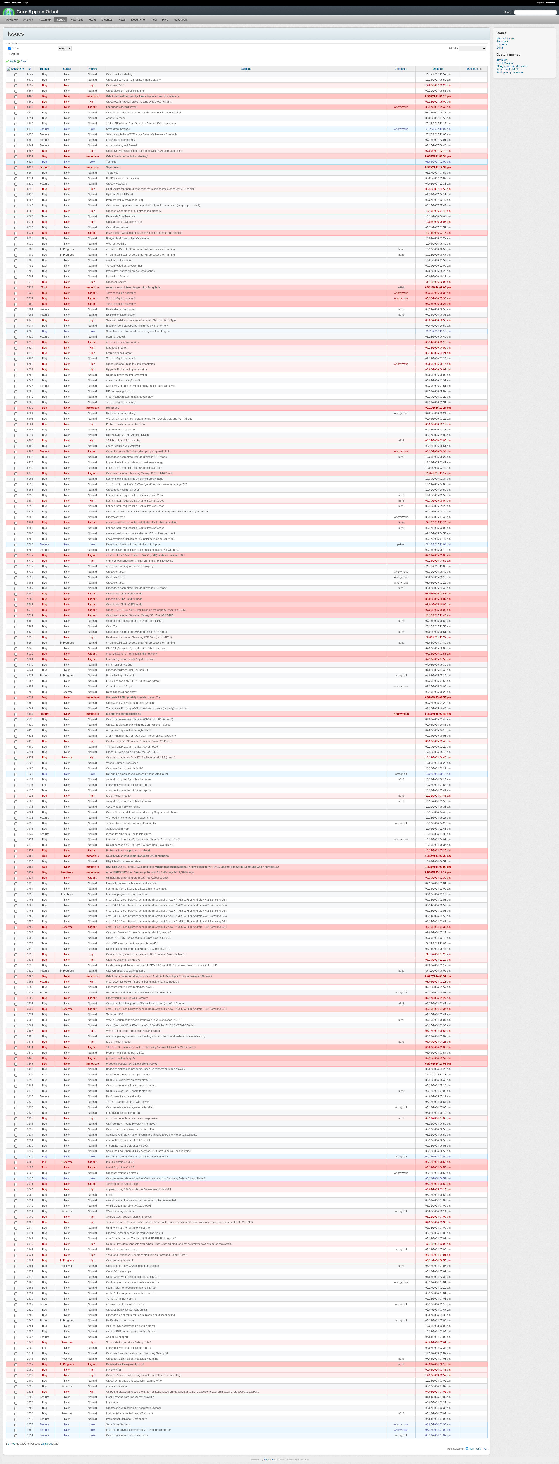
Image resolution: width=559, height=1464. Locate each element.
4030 (30, 823)
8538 (30, 79)
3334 (30, 1101)
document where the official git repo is (128, 784)
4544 (30, 713)
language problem (117, 347)
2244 (30, 1342)
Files (165, 19)
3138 (30, 1173)
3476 (30, 1041)
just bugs (502, 60)
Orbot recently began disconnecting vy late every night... (139, 101)
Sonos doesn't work (117, 828)
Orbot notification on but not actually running (132, 1358)
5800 (30, 533)
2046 (30, 1358)
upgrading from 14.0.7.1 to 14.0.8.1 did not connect (136, 888)
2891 (30, 1260)
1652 (30, 1429)
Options (15, 53)
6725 (30, 385)
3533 (30, 1003)
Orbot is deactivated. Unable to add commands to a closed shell (143, 112)
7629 (30, 287)
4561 (30, 708)
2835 (30, 1298)
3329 (30, 1112)
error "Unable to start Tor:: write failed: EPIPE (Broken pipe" (141, 1238)
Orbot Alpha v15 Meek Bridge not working (130, 702)
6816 (30, 336)
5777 (30, 566)
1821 (30, 1391)
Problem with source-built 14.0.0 (125, 1052)
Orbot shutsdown (116, 282)
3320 (30, 1118)
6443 (30, 456)
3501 (30, 1025)
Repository (181, 19)
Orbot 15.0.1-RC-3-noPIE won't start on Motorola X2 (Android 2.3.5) (146, 610)
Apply (13, 61)
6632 (30, 407)
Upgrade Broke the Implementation (127, 374)
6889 (30, 331)
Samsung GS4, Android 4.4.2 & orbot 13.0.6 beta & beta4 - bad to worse (148, 1151)
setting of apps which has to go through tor (131, 823)
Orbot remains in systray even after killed (130, 1107)
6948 (30, 320)
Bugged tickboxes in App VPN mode (127, 238)
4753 (30, 692)
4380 (30, 746)
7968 (30, 260)
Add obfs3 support (117, 1337)
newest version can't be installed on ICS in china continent (140, 533)
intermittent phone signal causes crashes (130, 271)
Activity (28, 19)
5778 (30, 560)
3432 (30, 1069)
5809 (30, 517)
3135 (30, 1178)
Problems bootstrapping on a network (128, 850)
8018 (30, 243)
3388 (30, 1085)
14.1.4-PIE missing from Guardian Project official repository (141, 123)
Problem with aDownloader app (125, 200)
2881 (30, 1265)
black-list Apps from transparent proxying (130, 1397)
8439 (30, 107)
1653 (30, 1424)
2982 (30, 1222)
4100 (30, 801)
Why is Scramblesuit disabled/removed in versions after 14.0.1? (143, 1019)
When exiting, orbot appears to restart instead (133, 1030)
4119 (30, 779)
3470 (30, 1052)
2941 (30, 1249)
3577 (30, 992)
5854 (30, 500)
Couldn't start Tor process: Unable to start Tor (132, 1282)
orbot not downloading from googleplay (129, 396)
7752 (30, 265)
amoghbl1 (401, 675)
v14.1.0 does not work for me (123, 806)
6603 (30, 418)
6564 (30, 424)
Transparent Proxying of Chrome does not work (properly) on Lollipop (147, 708)
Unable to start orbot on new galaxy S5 (129, 1080)
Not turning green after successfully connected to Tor (137, 774)
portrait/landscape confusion (123, 1112)
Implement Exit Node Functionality (126, 1418)
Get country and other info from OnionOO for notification (139, 992)
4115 (30, 790)
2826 (30, 1309)
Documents (138, 19)
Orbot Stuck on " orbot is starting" (125, 90)
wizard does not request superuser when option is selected (141, 1200)
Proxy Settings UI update (120, 675)
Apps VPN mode (116, 118)
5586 (30, 593)
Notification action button (120, 309)
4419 (30, 741)
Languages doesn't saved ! (122, 107)
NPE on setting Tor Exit (119, 391)
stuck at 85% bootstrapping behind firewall (131, 1326)
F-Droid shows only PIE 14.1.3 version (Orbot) (133, 681)
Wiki (154, 19)
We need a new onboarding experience (129, 817)
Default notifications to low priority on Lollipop (133, 544)
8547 (30, 74)
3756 (30, 927)
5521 (30, 615)
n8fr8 (401, 287)
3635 (30, 959)
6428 (30, 462)
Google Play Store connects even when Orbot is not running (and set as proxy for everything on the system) (169, 1244)
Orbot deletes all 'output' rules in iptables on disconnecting (140, 1315)
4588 (30, 702)
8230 (30, 183)
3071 (30, 1183)
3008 (30, 1216)
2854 (30, 1293)
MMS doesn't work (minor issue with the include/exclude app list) (144, 232)
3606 (30, 976)
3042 (30, 1205)
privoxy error (113, 1369)
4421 (30, 735)
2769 (30, 1320)
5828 (30, 511)
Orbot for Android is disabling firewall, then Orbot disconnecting (143, 1375)
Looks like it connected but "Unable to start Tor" (134, 467)
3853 (30, 866)
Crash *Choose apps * (119, 1271)
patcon (401, 544)
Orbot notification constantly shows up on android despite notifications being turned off (157, 511)
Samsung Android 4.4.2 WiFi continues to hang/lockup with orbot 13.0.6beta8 (151, 1134)
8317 (30, 161)
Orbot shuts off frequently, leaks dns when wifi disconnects (142, 96)
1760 (30, 1408)
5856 (30, 489)
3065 (30, 1189)
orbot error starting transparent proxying (129, 566)
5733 (30, 571)
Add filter (453, 48)
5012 (30, 653)
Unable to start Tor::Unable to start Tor (128, 1227)
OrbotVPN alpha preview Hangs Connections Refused (138, 724)
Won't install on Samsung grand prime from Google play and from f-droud (149, 418)
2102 (30, 1347)
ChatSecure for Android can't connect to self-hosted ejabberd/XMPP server (150, 189)
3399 (30, 1080)
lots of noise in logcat (118, 795)
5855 (30, 495)
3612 (30, 970)
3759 (30, 921)
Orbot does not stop (117, 227)
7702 (30, 271)
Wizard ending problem (120, 1211)
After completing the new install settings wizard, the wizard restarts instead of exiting (155, 1036)
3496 (30, 1030)
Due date (472, 68)
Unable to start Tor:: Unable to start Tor (128, 1091)
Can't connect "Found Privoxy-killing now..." (131, 1123)
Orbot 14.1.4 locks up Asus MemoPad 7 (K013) (133, 752)
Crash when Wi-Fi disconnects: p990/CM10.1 (133, 1276)
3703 (30, 932)
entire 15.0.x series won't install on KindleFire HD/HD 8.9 (139, 560)
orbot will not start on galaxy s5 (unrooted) (132, 1063)
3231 (30, 1140)
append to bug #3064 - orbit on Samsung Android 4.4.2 (138, 1189)
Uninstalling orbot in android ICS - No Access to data (137, 877)
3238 (30, 1129)
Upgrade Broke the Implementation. (127, 369)
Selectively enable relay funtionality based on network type (141, 385)
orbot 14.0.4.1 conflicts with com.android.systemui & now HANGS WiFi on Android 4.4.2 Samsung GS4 (166, 899)
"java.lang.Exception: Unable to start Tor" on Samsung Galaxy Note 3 (146, 1255)
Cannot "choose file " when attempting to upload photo (138, 451)
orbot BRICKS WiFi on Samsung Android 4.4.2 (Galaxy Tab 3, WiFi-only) (150, 872)
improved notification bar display (125, 1304)
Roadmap (45, 19)
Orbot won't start (115, 517)
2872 (30, 1276)
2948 (30, 1238)
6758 (30, 374)
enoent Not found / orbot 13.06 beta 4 (128, 1140)
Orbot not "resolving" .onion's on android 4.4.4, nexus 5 (138, 932)
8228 (30, 189)
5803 (30, 522)
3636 (30, 954)
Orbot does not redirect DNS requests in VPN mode (136, 456)
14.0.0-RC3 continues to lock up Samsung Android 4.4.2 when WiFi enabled (151, 1047)
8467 (30, 90)
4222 (30, 763)
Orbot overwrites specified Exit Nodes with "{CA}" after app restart (144, 150)
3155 (30, 1167)
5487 (30, 626)
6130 (30, 484)
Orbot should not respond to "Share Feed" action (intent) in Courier (145, 1003)
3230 (30, 1145)
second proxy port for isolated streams (128, 779)
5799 (30, 538)
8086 (30, 216)
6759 (30, 369)
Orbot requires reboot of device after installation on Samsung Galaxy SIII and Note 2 (155, 1178)
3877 (30, 839)
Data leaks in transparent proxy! (125, 1364)
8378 (30, 134)
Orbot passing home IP (119, 1260)
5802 (30, 528)
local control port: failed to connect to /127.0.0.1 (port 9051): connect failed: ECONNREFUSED (161, 965)
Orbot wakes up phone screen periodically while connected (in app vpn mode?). (153, 205)
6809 (30, 358)
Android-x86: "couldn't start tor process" (129, 1216)
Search (508, 12)
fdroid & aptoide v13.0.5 (120, 1162)
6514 (30, 435)
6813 (30, 353)
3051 (30, 1200)
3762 (30, 905)
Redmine (268, 1459)
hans (401, 249)
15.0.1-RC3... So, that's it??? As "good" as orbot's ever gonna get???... (147, 484)
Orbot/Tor (111, 626)
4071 (30, 806)
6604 (30, 413)
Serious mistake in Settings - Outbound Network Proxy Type (141, 320)
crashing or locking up (119, 260)
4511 (30, 719)
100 (51, 1443)
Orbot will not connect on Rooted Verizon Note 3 (134, 1233)
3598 (30, 981)
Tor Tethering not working (121, 1298)
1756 (30, 1413)
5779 (30, 555)
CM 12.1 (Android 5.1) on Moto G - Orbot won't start (136, 648)
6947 (30, 325)
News (122, 19)
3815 (30, 883)
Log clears (112, 1402)
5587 (30, 588)
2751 (30, 1326)
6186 (30, 478)
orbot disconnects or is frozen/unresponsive (132, 1118)
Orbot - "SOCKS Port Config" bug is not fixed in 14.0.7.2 (138, 937)
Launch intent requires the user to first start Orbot (135, 495)
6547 (30, 429)
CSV (478, 1448)
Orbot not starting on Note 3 (122, 1173)
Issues (61, 19)
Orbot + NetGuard (116, 183)
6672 (30, 396)
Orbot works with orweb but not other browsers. (134, 1408)
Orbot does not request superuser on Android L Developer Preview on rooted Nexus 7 (159, 976)
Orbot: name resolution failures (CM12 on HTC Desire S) (139, 719)
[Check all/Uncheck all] (15, 68)
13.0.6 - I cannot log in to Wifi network (128, 1101)
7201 (30, 309)
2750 (30, 1331)
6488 (30, 451)
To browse (112, 172)
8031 (30, 232)
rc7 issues (112, 407)
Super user (113, 167)
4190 (30, 768)
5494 (30, 620)
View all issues (505, 38)
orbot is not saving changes (122, 342)
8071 (30, 221)
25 (42, 1443)
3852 (30, 872)
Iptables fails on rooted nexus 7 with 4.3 (129, 1413)
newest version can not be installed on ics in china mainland (141, 522)
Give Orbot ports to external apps (125, 970)
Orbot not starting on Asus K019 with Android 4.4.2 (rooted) (140, 757)
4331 (30, 752)
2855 (30, 1287)
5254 (30, 642)
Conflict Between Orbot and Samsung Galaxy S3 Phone (139, 741)
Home (7, 3)
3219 (30, 1156)
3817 (30, 877)
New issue (77, 19)
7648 (30, 282)
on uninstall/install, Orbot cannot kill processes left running (140, 249)
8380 (30, 123)
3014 (30, 1211)
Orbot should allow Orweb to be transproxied (132, 1265)
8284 (30, 172)
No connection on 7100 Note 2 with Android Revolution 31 (140, 845)
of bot (109, 1194)
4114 (30, 795)
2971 (30, 1233)
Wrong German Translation (122, 763)
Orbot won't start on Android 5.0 (124, 768)
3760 (30, 916)
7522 (30, 298)
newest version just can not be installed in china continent (140, 538)
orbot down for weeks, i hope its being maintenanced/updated (142, 981)
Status (15, 48)
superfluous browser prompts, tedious (128, 1074)
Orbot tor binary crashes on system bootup (131, 1085)
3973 (30, 828)
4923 (30, 675)
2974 (30, 1227)
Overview (12, 19)
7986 (30, 249)
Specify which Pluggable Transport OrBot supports (137, 855)
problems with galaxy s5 (120, 1058)
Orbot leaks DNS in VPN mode (124, 593)
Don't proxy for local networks (123, 1096)
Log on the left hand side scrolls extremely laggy (134, 462)
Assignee (401, 68)
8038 (30, 227)
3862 (30, 855)
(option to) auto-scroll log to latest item (128, 834)
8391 (30, 118)
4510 (30, 724)
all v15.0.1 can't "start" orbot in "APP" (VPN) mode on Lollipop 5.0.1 (145, 555)
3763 (30, 899)
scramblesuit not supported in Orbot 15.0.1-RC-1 (135, 620)
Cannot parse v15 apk (119, 686)
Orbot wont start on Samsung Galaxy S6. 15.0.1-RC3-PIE (139, 615)
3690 (30, 937)
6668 (30, 402)
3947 (30, 834)
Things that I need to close (512, 66)
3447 (30, 1063)
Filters (14, 43)
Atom (471, 1448)
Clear (24, 61)
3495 (30, 1036)
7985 (30, 254)
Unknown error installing (120, 413)
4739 (30, 697)
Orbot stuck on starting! (119, 74)
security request (115, 336)
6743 (30, 380)
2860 (30, 1282)
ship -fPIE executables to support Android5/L (132, 943)
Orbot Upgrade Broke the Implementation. (130, 364)
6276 (30, 473)
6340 (30, 467)
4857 (30, 686)
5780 (30, 549)
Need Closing (505, 63)
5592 (30, 577)
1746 (30, 1418)
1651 (30, 1435)
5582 (30, 599)
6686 (30, 391)
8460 (30, 101)
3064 (30, 1194)
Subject (246, 68)
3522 (30, 1014)
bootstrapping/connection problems (127, 894)
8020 (30, 238)
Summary (502, 41)
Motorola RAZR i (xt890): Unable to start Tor (133, 697)
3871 (30, 850)
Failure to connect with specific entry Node (131, 883)
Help (25, 3)
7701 (30, 276)
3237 (30, 1134)
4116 (30, 784)
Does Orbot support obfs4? (122, 692)
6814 (30, 347)
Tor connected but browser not (124, 265)
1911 (30, 1375)
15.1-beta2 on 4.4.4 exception (123, 440)
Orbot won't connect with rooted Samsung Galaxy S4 (137, 1353)
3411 (30, 1074)
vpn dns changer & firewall (122, 145)
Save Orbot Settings (118, 129)
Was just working (116, 243)
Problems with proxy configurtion (125, 424)
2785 (30, 1315)
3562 (30, 998)
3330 (30, 1107)
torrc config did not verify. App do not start (130, 659)
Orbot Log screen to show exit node (127, 1435)
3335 (30, 1096)
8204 (30, 200)
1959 (30, 1369)
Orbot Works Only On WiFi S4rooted (127, 998)
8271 (30, 178)
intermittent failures (117, 276)
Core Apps (28, 11)
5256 (30, 637)
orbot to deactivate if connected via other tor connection (138, 1429)
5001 (30, 659)
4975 (30, 664)
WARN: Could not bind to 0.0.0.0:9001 (128, 1205)
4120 (30, 774)
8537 (30, 85)
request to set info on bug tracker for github (133, 287)
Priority (92, 68)
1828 (30, 1386)
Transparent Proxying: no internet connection (132, 746)
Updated (438, 68)
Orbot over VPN (115, 85)
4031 (30, 817)
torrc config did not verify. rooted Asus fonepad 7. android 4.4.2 (143, 839)
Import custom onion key (120, 139)
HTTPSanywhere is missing (122, 178)
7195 (30, 314)
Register (550, 3)
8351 (30, 156)
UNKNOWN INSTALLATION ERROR (127, 435)
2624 (30, 1337)
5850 (30, 506)
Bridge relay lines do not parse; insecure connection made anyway (145, 1069)
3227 (30, 1151)
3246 (30, 1123)
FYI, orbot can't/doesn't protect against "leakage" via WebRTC (142, 549)
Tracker (44, 68)
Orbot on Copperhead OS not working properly (133, 211)
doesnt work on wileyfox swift (123, 380)
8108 (30, 211)
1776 (30, 1402)
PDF (485, 1448)
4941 (30, 670)
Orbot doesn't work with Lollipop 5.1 (127, 670)
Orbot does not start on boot (122, 489)
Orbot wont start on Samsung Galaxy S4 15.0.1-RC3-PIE (139, 473)
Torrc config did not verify (121, 293)
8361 (30, 145)
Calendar (107, 19)
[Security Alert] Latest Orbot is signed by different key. (137, 325)
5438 (30, 631)
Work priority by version (510, 72)
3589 (30, 987)
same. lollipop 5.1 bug (119, 664)
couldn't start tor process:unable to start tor (131, 1287)
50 (46, 1443)
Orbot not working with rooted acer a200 (130, 987)
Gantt (92, 19)
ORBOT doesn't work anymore (124, 221)
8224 (30, 194)
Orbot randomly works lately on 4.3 (126, 1309)
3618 (30, 965)
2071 (30, 1353)
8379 (30, 129)
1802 (30, 1397)
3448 (30, 1058)
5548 (30, 610)
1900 (30, 1380)
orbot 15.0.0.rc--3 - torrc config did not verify (131, 653)
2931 (30, 1255)
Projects (16, 3)
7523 (30, 293)
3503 (30, 1019)
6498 (30, 446)
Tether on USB (114, 1014)
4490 (30, 730)
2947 (30, 1244)
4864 (30, 681)
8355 (30, 150)
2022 (30, 1364)
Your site (111, 161)
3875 (30, 845)
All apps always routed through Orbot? (129, 730)
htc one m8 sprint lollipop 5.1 (123, 713)
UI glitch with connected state (123, 861)
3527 (30, 1009)
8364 (30, 139)
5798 (30, 544)
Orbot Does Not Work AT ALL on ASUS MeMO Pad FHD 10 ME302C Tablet (150, 1025)
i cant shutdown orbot (118, 353)
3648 (30, 948)
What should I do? (507, 69)
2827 (30, 1304)
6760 (30, 364)
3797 (30, 888)
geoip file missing (116, 1386)
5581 (30, 604)
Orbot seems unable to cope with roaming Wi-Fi (134, 1380)
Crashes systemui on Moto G (123, 959)
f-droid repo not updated (120, 429)
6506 (30, 440)
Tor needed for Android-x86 (122, 1183)
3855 (30, 861)
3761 (30, 910)
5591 (30, 582)
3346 (30, 1091)
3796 (30, 894)
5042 (30, 648)
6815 (30, 342)
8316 (30, 167)
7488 (30, 303)
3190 (30, 1162)
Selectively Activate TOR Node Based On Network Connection (142, 134)
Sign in (540, 3)
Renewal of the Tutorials (120, 216)
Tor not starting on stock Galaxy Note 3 (129, 1342)
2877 (30, 1271)
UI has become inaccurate (121, 1249)
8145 (30, 205)
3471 (30, 1047)
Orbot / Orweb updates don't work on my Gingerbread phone (141, 812)
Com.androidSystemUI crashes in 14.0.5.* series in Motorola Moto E (146, 954)
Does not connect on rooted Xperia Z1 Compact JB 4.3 (138, 948)
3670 (30, 943)
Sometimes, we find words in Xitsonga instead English (138, 331)
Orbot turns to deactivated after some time (130, 1129)
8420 (30, 112)
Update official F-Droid (119, 194)
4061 (30, 812)
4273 (30, 757)
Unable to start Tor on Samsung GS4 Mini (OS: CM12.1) (139, 637)
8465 (30, 96)
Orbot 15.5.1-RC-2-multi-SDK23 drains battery (133, 79)
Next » (13, 1443)
